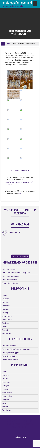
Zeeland (5, 330)
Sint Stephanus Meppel (10, 276)
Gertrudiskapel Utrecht (10, 283)
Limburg (5, 313)
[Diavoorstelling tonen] (20, 170)
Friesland (5, 302)
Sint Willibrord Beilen (9, 280)
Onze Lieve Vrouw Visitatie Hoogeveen (16, 273)
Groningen (5, 309)
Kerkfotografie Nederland (17, 2)
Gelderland (6, 306)
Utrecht (4, 327)
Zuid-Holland (6, 334)
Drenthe (4, 295)
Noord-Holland (7, 320)
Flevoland (5, 299)
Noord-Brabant (7, 316)
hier (19, 193)
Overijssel (5, 323)
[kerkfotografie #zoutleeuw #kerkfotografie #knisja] (11, 239)
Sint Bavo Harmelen (9, 269)
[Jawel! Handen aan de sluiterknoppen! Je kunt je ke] (11, 244)
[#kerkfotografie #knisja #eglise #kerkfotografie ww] (29, 249)
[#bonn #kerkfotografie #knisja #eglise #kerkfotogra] (29, 244)
